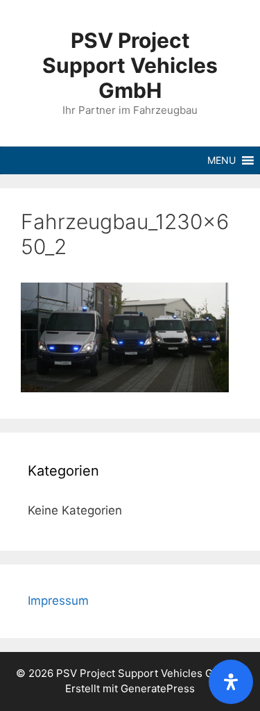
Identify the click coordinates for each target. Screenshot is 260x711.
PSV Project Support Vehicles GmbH (130, 65)
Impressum (58, 601)
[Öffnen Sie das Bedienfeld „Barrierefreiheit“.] (231, 682)
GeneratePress (158, 688)
